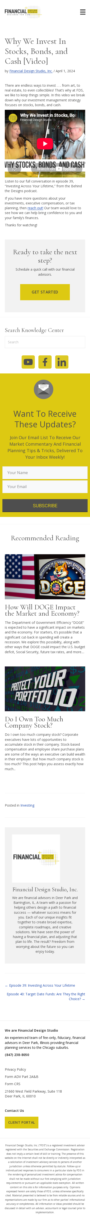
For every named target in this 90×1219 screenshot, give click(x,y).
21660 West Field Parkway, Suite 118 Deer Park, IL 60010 (33, 1093)
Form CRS (12, 1084)
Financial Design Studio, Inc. (31, 71)
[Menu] (83, 12)
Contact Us (14, 1110)
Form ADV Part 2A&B (21, 1076)
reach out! (35, 208)
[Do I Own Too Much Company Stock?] (45, 688)
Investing (27, 805)
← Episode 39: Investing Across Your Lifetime (40, 985)
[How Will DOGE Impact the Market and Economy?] (45, 576)
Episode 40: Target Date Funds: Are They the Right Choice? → (46, 996)
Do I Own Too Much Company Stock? (34, 722)
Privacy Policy (15, 1069)
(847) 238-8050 (17, 1054)
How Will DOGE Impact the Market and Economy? (42, 610)
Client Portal (21, 1122)
